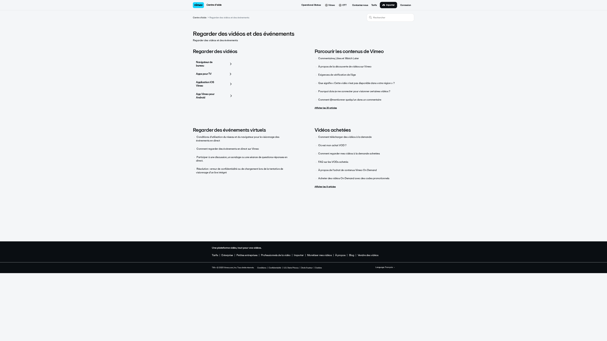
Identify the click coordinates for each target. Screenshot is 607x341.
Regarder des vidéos (215, 51)
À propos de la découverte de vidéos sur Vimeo (344, 66)
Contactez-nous (360, 5)
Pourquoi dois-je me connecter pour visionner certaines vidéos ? (354, 91)
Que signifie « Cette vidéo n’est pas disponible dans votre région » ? (356, 83)
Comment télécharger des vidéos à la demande (344, 137)
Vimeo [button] (331, 5)
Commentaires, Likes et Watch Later (338, 58)
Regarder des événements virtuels (229, 130)
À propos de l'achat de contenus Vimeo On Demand (347, 170)
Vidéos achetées (333, 130)
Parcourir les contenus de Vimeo (349, 51)
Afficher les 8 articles (325, 186)
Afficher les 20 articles (326, 108)
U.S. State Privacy (291, 267)
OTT (344, 5)
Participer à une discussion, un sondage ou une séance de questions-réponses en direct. (241, 159)
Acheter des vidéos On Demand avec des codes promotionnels (353, 178)
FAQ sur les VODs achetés (333, 162)
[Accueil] (198, 5)
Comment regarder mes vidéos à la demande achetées (349, 153)
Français (389, 267)
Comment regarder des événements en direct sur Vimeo (227, 149)
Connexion (405, 5)
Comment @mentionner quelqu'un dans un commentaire (349, 100)
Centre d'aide (214, 5)
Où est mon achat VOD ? (332, 145)
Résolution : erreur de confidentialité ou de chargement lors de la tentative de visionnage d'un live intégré (239, 170)
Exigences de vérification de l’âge (337, 75)
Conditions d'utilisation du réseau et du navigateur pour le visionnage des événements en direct (237, 139)
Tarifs (374, 5)
